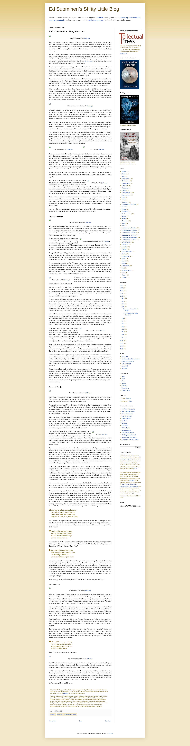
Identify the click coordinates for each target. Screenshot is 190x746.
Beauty (124, 174)
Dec (123, 298)
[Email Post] (51, 711)
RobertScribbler (126, 418)
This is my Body (126, 363)
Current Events (126, 193)
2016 (121, 291)
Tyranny (124, 277)
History (124, 218)
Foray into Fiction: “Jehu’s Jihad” (130, 309)
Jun (123, 324)
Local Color (125, 244)
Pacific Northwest (127, 251)
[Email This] (55, 711)
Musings (124, 249)
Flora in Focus (126, 390)
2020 (121, 288)
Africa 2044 (125, 366)
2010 (121, 349)
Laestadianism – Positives (129, 235)
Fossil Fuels (125, 211)
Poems (124, 258)
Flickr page (87, 38)
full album (65, 693)
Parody (124, 254)
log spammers (127, 462)
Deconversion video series (129, 437)
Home (80, 721)
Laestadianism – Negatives (129, 230)
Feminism (52, 714)
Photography (125, 256)
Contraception (126, 183)
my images (131, 480)
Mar (123, 332)
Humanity (59, 714)
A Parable (124, 368)
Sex (123, 268)
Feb (123, 334)
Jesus (123, 226)
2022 (121, 285)
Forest (123, 381)
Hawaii (124, 216)
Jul (123, 321)
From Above (125, 388)
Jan (123, 337)
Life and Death (126, 242)
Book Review (126, 178)
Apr (123, 329)
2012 (121, 343)
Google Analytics (127, 459)
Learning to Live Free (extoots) (130, 440)
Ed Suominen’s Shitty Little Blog (84, 9)
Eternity (124, 200)
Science (124, 263)
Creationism (125, 188)
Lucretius (124, 247)
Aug (123, 318)
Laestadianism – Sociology (129, 237)
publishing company (96, 20)
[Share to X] (59, 711)
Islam (123, 223)
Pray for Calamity (127, 416)
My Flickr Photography (128, 409)
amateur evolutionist (57, 20)
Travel (124, 275)
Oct (123, 304)
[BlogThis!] (57, 711)
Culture (124, 190)
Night (123, 376)
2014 (121, 296)
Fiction (124, 209)
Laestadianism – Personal (70, 714)
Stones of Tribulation (128, 361)
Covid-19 (124, 185)
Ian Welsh (124, 421)
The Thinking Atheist (128, 432)
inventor (100, 17)
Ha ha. (135, 468)
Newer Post (52, 721)
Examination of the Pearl (129, 204)
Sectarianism (125, 265)
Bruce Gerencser (126, 430)
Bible (123, 176)
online (132, 164)
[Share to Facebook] (61, 711)
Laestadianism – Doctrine (129, 228)
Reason (124, 261)
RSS (130, 401)
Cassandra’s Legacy (127, 414)
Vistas (123, 378)
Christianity (125, 181)
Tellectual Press (126, 270)
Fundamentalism (126, 214)
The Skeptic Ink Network (129, 435)
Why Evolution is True (128, 411)
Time (123, 273)
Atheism (124, 171)
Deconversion (126, 195)
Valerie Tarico (126, 428)
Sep (123, 306)
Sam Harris (125, 425)
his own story (89, 61)
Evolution (125, 202)
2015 (121, 293)
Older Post (108, 721)
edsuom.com (123, 53)
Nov (123, 301)
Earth (123, 197)
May (123, 326)
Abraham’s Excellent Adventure (131, 359)
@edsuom (128, 398)
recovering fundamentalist (130, 17)
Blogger (111, 733)
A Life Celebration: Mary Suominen (130, 314)
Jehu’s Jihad (125, 356)
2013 (121, 340)
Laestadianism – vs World (129, 240)
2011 (121, 346)
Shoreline (124, 386)
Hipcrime (124, 423)
